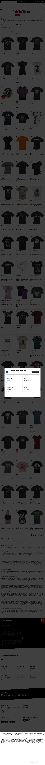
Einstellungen (33, 762)
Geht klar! (11, 762)
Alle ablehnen (23, 762)
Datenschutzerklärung (35, 743)
